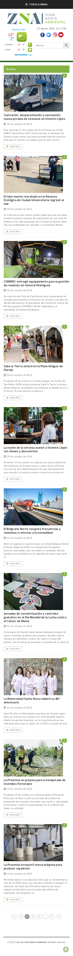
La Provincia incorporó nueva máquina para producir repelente (33, 866)
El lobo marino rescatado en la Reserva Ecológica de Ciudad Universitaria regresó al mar (34, 200)
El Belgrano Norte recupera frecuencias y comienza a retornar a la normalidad (32, 531)
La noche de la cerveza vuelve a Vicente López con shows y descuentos (35, 449)
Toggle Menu (38, 4)
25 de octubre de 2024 (19, 209)
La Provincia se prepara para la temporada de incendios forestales (35, 782)
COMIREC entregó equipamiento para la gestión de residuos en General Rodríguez (36, 283)
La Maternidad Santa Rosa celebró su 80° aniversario (32, 700)
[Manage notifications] (66, 949)
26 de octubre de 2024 (19, 124)
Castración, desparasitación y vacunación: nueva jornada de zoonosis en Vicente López (34, 117)
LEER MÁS (14, 146)
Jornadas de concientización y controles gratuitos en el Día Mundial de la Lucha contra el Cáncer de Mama (35, 617)
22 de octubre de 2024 (19, 538)
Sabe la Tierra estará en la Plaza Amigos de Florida (33, 368)
